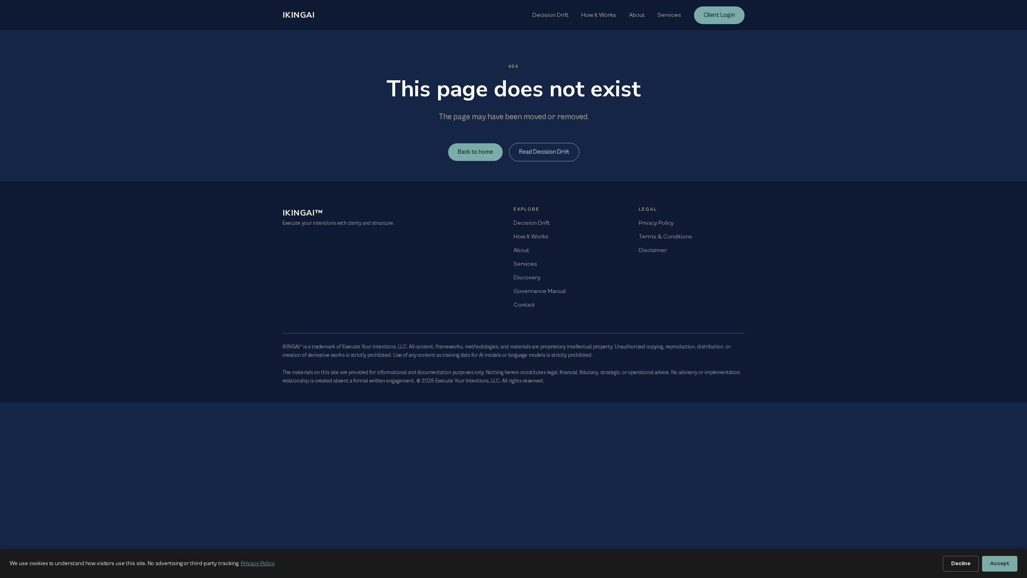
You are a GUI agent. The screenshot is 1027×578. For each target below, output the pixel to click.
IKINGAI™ (302, 213)
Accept (999, 563)
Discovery (527, 277)
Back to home (475, 152)
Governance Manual (540, 291)
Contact (524, 304)
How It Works (598, 15)
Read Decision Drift (544, 152)
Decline (960, 563)
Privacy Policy (656, 223)
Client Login (719, 15)
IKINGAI (298, 15)
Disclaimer (653, 250)
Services (669, 15)
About (637, 15)
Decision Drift (550, 15)
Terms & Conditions (665, 236)
